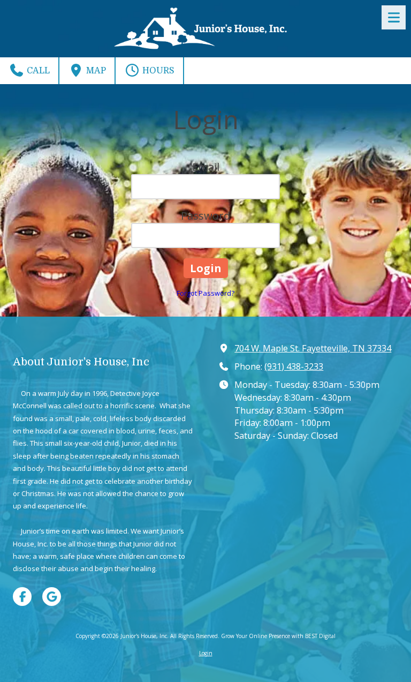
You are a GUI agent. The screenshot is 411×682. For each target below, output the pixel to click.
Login (205, 653)
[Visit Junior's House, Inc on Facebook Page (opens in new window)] (22, 596)
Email (205, 167)
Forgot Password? (205, 293)
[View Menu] (394, 17)
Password (205, 215)
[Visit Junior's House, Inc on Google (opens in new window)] (51, 596)
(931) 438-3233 (293, 366)
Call (37, 71)
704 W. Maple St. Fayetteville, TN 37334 (312, 348)
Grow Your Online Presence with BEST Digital (278, 636)
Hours (157, 71)
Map (95, 71)
